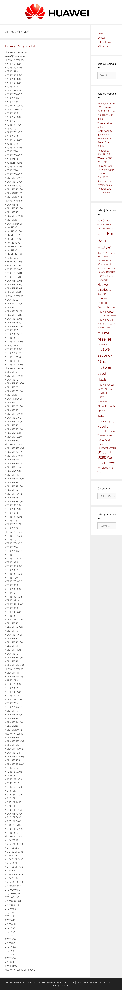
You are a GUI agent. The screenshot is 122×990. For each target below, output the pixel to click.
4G (103, 220)
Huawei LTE (102, 294)
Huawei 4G (102, 253)
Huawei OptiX (105, 311)
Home (100, 33)
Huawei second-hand (104, 355)
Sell (109, 440)
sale (104, 439)
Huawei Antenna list (20, 46)
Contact (101, 37)
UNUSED (104, 452)
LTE (110, 401)
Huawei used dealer (104, 373)
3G (98, 220)
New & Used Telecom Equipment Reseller (106, 416)
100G (108, 220)
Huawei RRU (104, 344)
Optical (101, 431)
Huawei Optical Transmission (106, 302)
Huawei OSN (105, 319)
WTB (111, 468)
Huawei (105, 247)
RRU (99, 440)
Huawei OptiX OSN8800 (106, 316)
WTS (99, 472)
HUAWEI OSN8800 (104, 328)
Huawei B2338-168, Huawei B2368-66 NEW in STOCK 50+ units (106, 111)
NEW (100, 406)
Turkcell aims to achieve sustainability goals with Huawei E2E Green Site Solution (106, 135)
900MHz (100, 225)
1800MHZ (108, 225)
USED (101, 458)
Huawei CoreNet (106, 272)
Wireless (102, 467)
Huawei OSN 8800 (106, 324)
